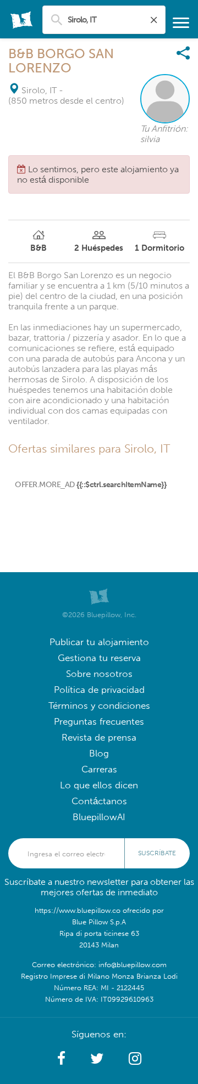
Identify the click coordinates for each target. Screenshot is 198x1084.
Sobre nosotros (99, 674)
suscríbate (157, 853)
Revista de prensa (99, 737)
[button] (61, 1059)
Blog (99, 753)
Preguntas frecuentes (99, 721)
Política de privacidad (99, 690)
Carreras (99, 769)
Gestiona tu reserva (99, 658)
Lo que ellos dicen (99, 785)
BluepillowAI (99, 817)
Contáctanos (99, 801)
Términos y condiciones (99, 706)
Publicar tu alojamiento (99, 642)
